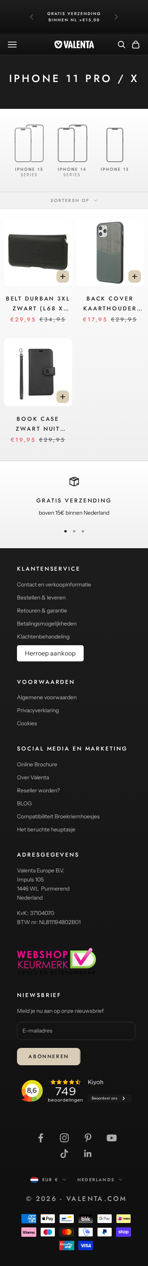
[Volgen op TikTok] (64, 1153)
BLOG (24, 803)
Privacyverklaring (38, 710)
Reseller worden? (38, 790)
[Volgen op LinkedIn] (88, 1153)
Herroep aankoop (50, 653)
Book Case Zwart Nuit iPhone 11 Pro (38, 424)
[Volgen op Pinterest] (88, 1137)
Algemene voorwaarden (47, 697)
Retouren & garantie (42, 610)
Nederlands (95, 1179)
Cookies (27, 723)
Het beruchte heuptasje (46, 829)
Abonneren (48, 1056)
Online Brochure (37, 764)
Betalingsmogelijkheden (47, 623)
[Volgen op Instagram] (64, 1137)
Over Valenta (33, 777)
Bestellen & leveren (41, 597)
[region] (74, 497)
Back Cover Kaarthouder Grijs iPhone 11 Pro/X (110, 304)
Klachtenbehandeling (43, 636)
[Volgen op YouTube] (111, 1137)
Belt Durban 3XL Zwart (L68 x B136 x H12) (38, 304)
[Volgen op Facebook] (40, 1137)
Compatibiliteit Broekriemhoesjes (58, 816)
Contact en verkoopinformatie (54, 584)
